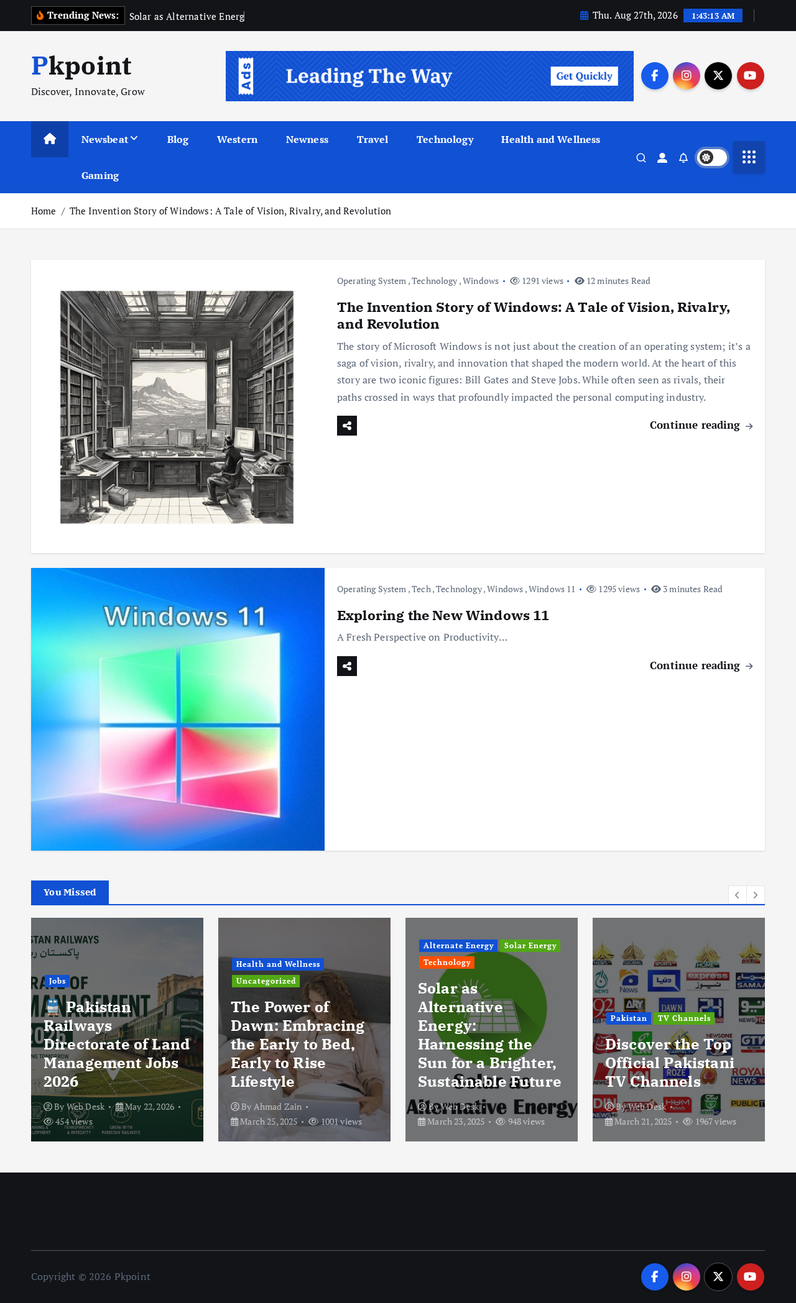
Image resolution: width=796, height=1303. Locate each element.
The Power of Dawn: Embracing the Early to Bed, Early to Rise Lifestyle (297, 1044)
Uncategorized (266, 980)
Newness (307, 139)
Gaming (100, 175)
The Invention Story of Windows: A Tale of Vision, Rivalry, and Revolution (231, 210)
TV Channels (684, 1018)
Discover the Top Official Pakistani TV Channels (669, 1062)
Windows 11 (552, 589)
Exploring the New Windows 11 (443, 615)
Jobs (57, 980)
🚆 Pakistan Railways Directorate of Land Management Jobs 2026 (117, 1044)
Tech (421, 589)
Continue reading (697, 425)
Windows (481, 280)
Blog (178, 139)
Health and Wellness (550, 139)
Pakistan (629, 1018)
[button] (737, 894)
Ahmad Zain (278, 1106)
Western (237, 139)
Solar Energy (530, 945)
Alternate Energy (458, 945)
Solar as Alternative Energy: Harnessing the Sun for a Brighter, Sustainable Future (490, 1034)
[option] (117, 1029)
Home (44, 210)
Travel (373, 139)
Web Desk (85, 1106)
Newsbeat (104, 139)
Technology (445, 139)
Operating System (372, 280)
